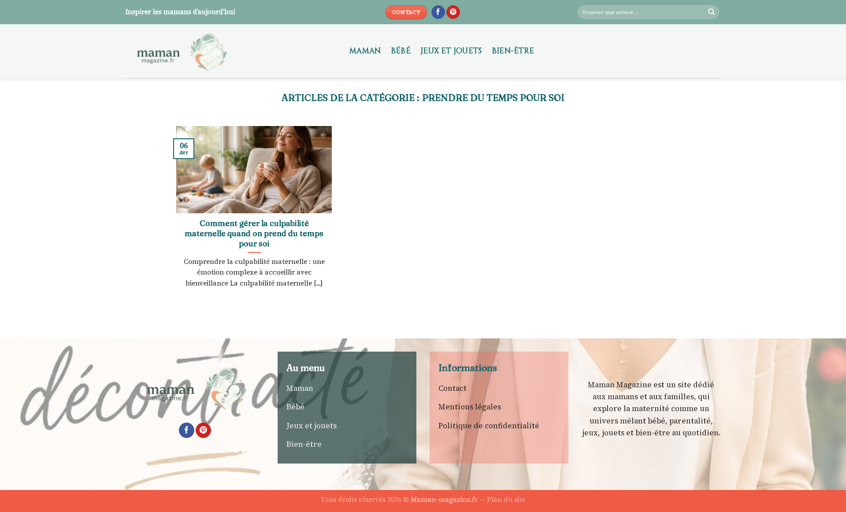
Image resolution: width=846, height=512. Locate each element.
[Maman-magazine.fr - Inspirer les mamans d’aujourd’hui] (231, 51)
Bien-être (513, 51)
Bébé (401, 51)
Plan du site (506, 499)
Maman (365, 51)
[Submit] (712, 12)
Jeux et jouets (451, 51)
